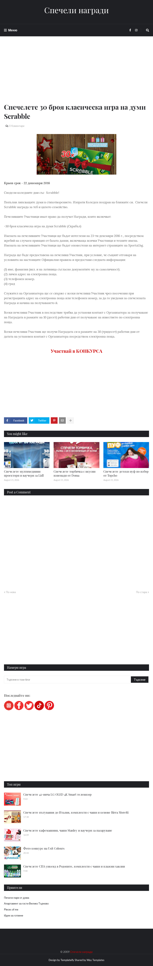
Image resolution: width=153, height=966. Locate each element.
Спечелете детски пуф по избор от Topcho (126, 473)
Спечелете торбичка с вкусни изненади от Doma (74, 473)
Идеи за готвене (13, 915)
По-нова (11, 592)
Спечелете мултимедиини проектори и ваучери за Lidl (24, 473)
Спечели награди (76, 10)
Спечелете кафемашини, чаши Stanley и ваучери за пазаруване (67, 830)
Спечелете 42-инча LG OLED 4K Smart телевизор (57, 794)
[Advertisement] (76, 74)
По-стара (141, 592)
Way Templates (95, 960)
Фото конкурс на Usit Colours (44, 848)
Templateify (67, 960)
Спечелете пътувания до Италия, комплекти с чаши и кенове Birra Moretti (75, 812)
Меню (12, 30)
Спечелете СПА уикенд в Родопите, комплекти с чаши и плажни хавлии (74, 866)
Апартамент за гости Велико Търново (26, 903)
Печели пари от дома (16, 897)
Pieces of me (11, 909)
